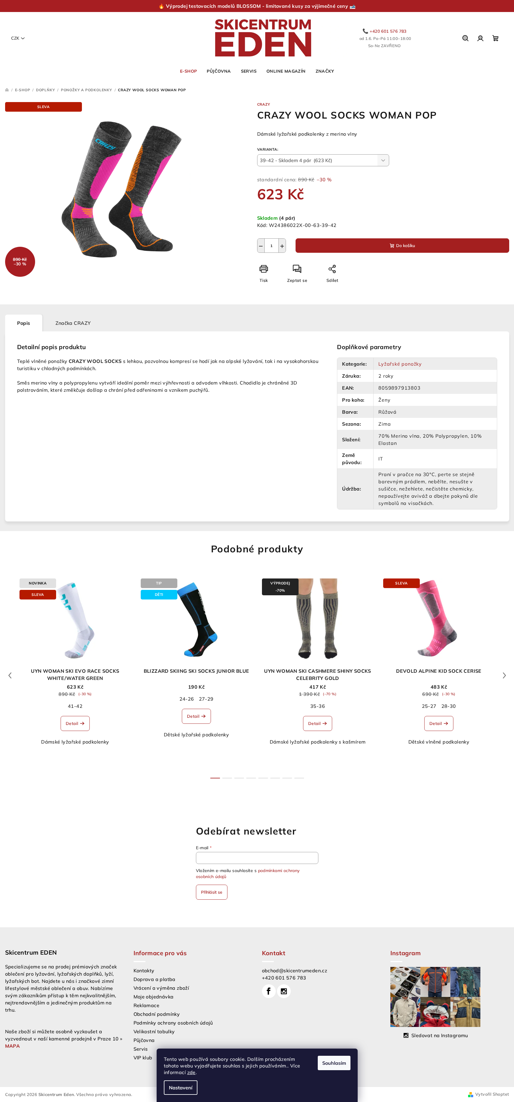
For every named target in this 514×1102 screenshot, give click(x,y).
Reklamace (147, 1005)
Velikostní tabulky (154, 1031)
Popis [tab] (23, 323)
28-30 (448, 706)
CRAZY (263, 104)
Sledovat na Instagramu (439, 1035)
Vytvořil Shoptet (492, 1094)
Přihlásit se (211, 892)
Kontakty (144, 971)
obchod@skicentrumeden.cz (294, 971)
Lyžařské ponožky (400, 364)
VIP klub (143, 1058)
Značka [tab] (73, 323)
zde (191, 1072)
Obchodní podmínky (157, 1014)
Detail (72, 723)
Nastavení (180, 1088)
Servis (141, 1049)
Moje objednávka (154, 997)
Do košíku (405, 245)
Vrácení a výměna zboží (161, 988)
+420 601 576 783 (284, 978)
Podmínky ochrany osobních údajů (173, 1023)
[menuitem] (188, 71)
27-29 (206, 699)
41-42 (75, 706)
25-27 (429, 706)
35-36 (317, 706)
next (504, 675)
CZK (15, 38)
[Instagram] (284, 991)
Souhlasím (334, 1063)
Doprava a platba (155, 979)
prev (10, 675)
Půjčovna (144, 1040)
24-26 (186, 699)
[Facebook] (269, 991)
